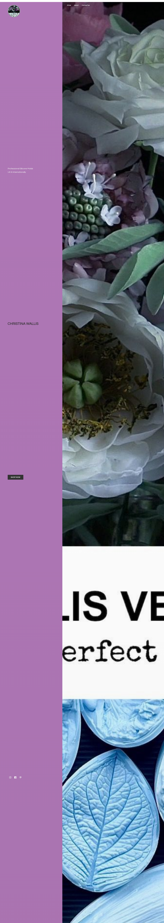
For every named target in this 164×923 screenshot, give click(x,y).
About (76, 5)
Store (69, 5)
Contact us (86, 5)
